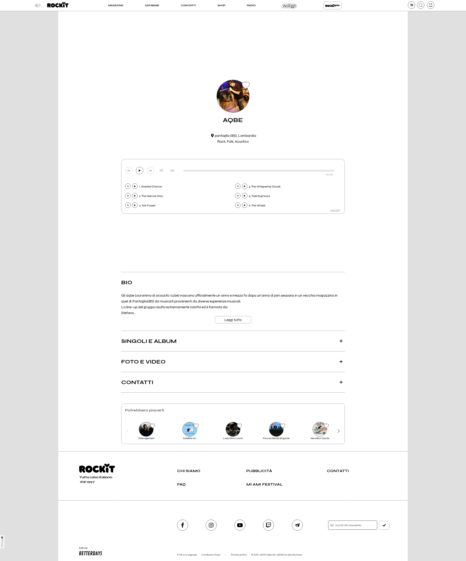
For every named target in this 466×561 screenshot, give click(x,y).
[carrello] (411, 5)
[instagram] (211, 525)
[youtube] (239, 525)
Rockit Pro (332, 5)
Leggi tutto (233, 320)
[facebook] (182, 525)
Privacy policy (239, 554)
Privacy (2, 543)
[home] (57, 5)
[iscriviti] (384, 525)
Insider (289, 5)
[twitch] (268, 525)
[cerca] (420, 5)
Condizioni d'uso (210, 554)
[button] (127, 431)
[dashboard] (430, 5)
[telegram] (297, 525)
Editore (81, 549)
